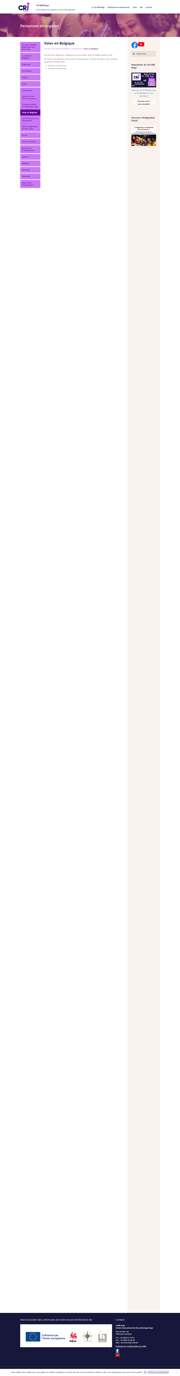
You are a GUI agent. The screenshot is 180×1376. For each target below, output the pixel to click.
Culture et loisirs (29, 141)
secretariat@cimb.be (129, 1342)
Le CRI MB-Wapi (98, 7)
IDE (141, 7)
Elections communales (57, 65)
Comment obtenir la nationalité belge (30, 105)
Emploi (25, 77)
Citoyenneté (27, 90)
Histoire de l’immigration (27, 184)
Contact (148, 7)
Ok (145, 1372)
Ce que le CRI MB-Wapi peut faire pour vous (29, 47)
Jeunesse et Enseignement (28, 149)
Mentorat (26, 170)
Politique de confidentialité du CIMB (131, 1346)
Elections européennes (57, 68)
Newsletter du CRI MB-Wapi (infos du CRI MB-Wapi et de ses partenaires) (144, 93)
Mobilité (25, 163)
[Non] (177, 1372)
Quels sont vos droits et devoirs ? (29, 97)
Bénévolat (26, 176)
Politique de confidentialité (158, 1372)
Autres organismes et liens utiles (30, 127)
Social (24, 135)
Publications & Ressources (119, 7)
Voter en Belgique (29, 112)
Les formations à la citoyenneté (30, 119)
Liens (134, 7)
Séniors (25, 157)
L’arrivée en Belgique (27, 57)
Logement (26, 64)
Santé (24, 84)
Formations (27, 71)
